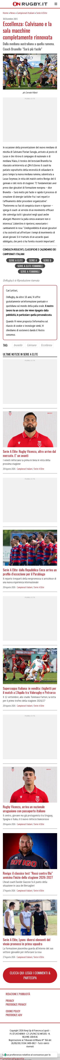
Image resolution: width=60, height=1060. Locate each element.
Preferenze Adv (14, 1015)
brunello (18, 345)
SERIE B (47, 260)
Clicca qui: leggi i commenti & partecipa (30, 975)
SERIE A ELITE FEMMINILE (30, 266)
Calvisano (31, 345)
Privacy (10, 1001)
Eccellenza (46, 345)
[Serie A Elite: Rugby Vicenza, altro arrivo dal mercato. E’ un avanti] (30, 429)
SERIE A (33, 260)
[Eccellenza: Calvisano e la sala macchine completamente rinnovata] (30, 72)
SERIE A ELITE (16, 260)
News (12, 12)
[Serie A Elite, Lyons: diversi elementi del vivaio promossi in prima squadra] (30, 918)
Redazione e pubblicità (18, 994)
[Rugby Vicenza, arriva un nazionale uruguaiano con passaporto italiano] (30, 785)
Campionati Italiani (25, 12)
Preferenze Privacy (16, 1004)
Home (5, 12)
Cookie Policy (13, 1011)
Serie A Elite (41, 12)
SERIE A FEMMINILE (30, 271)
